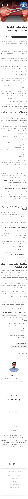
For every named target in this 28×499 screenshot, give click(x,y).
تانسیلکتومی (23, 346)
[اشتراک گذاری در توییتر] (15, 399)
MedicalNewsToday (21, 344)
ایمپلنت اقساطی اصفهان (14, 484)
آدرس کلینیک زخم (14, 490)
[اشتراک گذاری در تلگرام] (8, 399)
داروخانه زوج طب (14, 478)
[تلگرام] (14, 464)
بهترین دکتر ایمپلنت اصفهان (14, 475)
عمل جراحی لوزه (15, 346)
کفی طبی (14, 481)
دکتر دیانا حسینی (14, 494)
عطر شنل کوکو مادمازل (14, 487)
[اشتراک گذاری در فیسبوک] (19, 399)
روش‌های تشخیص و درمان (19, 37)
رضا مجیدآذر (14, 376)
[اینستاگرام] (10, 464)
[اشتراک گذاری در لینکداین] (12, 399)
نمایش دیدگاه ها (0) (13, 412)
